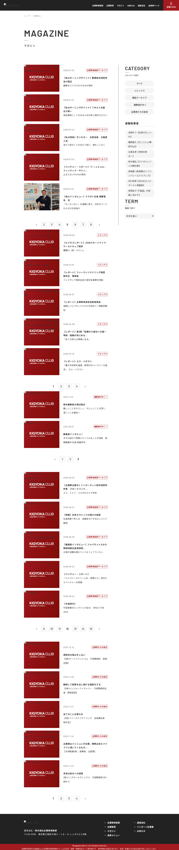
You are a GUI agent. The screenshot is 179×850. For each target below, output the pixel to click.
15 (91, 628)
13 (75, 628)
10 (51, 628)
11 (60, 628)
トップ (26, 16)
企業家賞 (110, 5)
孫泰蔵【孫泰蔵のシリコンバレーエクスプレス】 (139, 173)
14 (83, 628)
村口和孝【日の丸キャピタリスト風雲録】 (139, 183)
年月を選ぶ (131, 216)
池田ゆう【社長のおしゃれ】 (139, 134)
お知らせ (131, 5)
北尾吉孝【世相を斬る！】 (137, 154)
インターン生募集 (145, 826)
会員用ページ (153, 5)
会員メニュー (113, 835)
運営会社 (141, 5)
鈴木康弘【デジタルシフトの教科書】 (139, 163)
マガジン (120, 5)
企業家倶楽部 (97, 5)
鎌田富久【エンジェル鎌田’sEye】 (139, 144)
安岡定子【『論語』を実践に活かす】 (139, 192)
